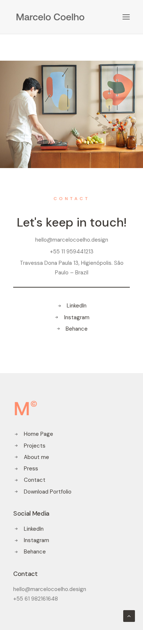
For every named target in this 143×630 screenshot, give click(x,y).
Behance (77, 328)
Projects (34, 445)
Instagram (76, 317)
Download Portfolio (48, 491)
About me (36, 457)
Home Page (38, 434)
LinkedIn (77, 305)
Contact (34, 480)
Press (31, 468)
